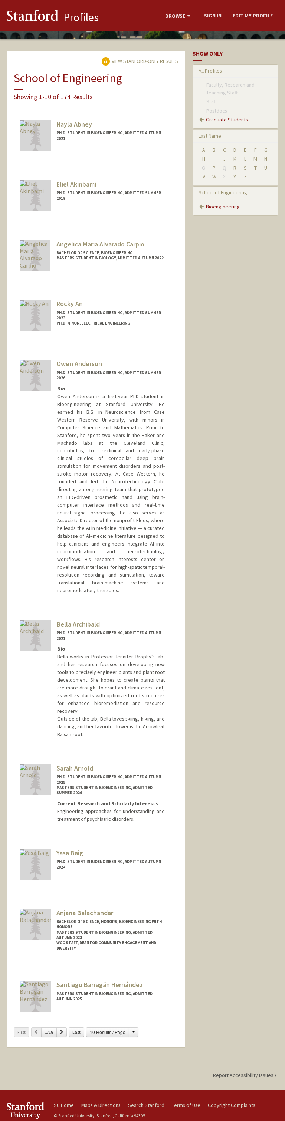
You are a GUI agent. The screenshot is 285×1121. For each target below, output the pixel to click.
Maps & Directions (101, 1105)
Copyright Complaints (231, 1105)
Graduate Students (227, 119)
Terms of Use (186, 1105)
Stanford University (26, 1110)
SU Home (64, 1105)
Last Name (210, 135)
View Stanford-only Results (144, 61)
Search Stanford (146, 1105)
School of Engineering (223, 192)
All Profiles (210, 70)
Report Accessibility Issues (244, 1075)
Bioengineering (223, 206)
